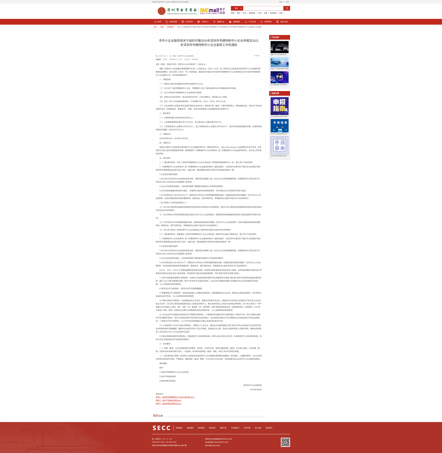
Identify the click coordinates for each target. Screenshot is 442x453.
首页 (155, 27)
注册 (287, 2)
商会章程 (201, 428)
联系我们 (269, 428)
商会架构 (190, 428)
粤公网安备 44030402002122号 (216, 442)
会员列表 (247, 428)
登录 (280, 2)
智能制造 (252, 13)
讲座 (265, 13)
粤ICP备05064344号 (212, 445)
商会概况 (179, 428)
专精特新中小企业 (175, 59)
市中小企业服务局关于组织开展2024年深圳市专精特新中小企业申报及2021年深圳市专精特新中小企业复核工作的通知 (219, 27)
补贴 (244, 13)
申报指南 (170, 27)
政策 (162, 27)
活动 (259, 13)
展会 (238, 13)
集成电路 (273, 13)
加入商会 (258, 428)
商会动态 (212, 428)
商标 (280, 13)
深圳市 (165, 59)
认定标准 (187, 59)
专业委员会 (235, 428)
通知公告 (223, 428)
